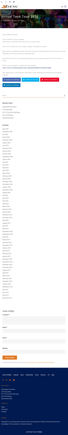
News (22, 375)
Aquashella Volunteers (9, 107)
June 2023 (5, 165)
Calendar (15, 375)
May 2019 (5, 228)
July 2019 (5, 226)
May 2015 (5, 273)
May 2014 (5, 295)
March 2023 (6, 173)
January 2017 (6, 256)
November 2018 (7, 231)
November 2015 (7, 267)
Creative (3, 411)
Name (4, 327)
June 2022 (5, 198)
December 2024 (7, 140)
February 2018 (6, 242)
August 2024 (6, 143)
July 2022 (5, 195)
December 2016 (7, 259)
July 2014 (5, 289)
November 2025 (7, 132)
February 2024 (6, 148)
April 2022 (5, 204)
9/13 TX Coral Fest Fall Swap (11, 112)
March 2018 (6, 240)
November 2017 (7, 245)
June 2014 (5, 292)
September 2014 (7, 287)
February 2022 (6, 209)
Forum (37, 375)
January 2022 (6, 212)
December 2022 (7, 181)
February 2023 (6, 176)
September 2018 (7, 234)
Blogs (22, 21)
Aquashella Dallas (7, 118)
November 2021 (7, 217)
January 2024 (6, 151)
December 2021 (7, 215)
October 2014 (6, 284)
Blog (53, 375)
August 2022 (6, 192)
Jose (15, 21)
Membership (29, 375)
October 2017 (6, 248)
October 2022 (6, 187)
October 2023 (6, 154)
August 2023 (6, 159)
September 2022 (7, 190)
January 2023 (6, 179)
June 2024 (5, 145)
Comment (6, 314)
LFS (49, 375)
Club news (4, 409)
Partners (43, 375)
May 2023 (5, 168)
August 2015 (6, 270)
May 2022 (5, 201)
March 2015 (6, 276)
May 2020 (5, 220)
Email (4, 337)
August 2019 (6, 223)
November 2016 (7, 262)
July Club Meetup (7, 115)
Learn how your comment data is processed (40, 362)
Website (5, 348)
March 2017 (6, 251)
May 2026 (5, 129)
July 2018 (5, 237)
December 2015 (7, 265)
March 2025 (6, 137)
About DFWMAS (6, 375)
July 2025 (5, 134)
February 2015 (6, 278)
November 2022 (7, 184)
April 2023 (5, 170)
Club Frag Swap (7, 109)
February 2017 (6, 253)
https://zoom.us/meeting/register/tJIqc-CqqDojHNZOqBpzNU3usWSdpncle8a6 (26, 68)
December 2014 (7, 281)
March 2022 (6, 206)
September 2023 (7, 157)
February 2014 (6, 298)
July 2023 (5, 162)
